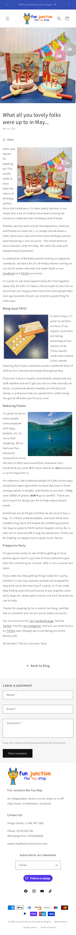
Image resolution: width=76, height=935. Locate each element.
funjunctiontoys (24, 921)
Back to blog (40, 665)
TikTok (25, 273)
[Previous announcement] (7, 5)
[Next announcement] (69, 5)
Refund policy (61, 921)
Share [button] (10, 139)
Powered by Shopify (41, 921)
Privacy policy (30, 927)
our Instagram (32, 625)
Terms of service (48, 927)
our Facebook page (41, 621)
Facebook (9, 273)
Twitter (7, 625)
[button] (7, 19)
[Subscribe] (56, 865)
